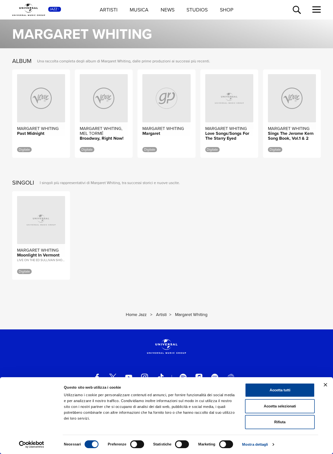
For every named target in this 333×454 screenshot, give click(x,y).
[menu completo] (316, 9)
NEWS (168, 9)
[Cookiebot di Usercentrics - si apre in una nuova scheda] (31, 444)
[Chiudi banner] (325, 384)
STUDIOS (197, 9)
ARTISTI (109, 9)
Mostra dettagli (255, 444)
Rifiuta (279, 422)
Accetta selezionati (280, 406)
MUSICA (139, 9)
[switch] (137, 444)
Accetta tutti (280, 390)
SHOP (226, 9)
